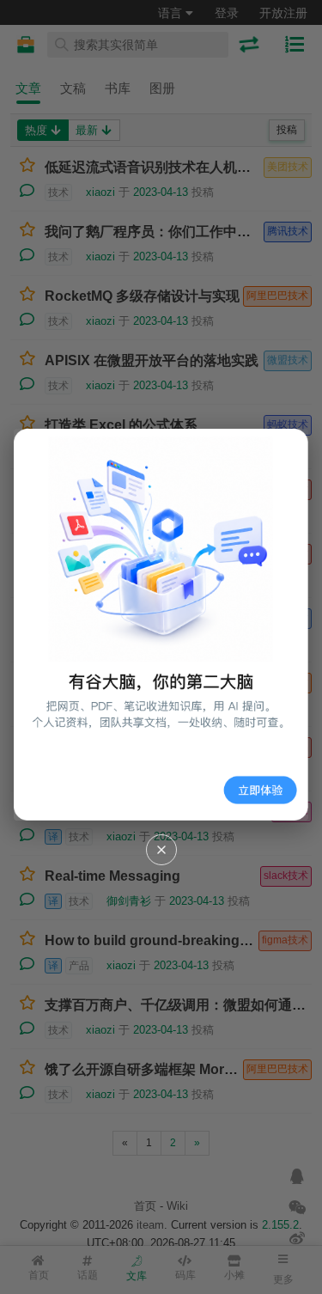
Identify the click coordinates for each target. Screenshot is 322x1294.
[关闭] (161, 849)
